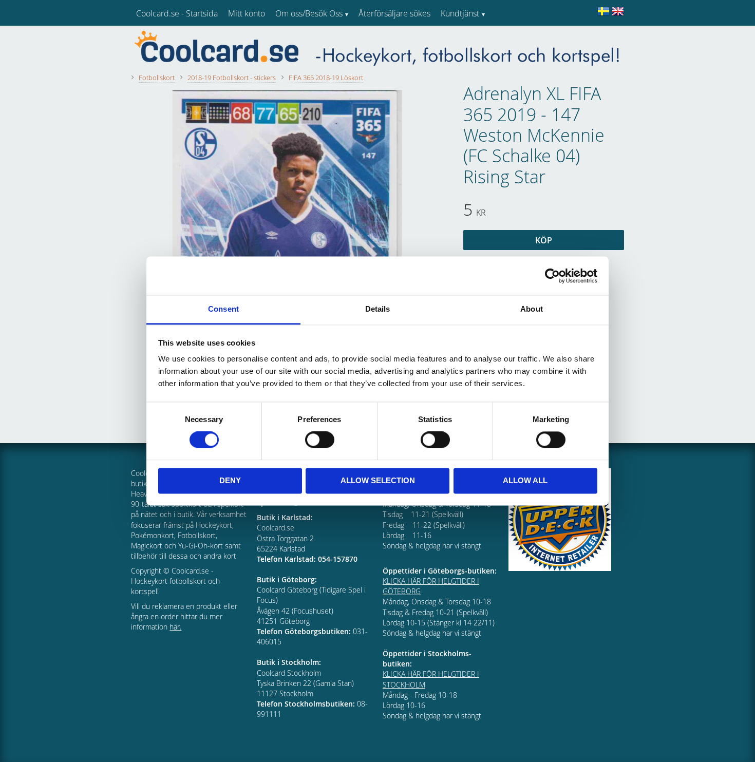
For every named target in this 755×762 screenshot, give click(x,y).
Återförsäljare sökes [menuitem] (394, 13)
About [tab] (531, 308)
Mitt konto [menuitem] (246, 13)
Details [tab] (377, 308)
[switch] (319, 440)
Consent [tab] (223, 308)
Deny (230, 480)
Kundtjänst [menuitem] (460, 13)
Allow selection (378, 480)
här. (175, 627)
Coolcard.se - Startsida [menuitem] (177, 13)
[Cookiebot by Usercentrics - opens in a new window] (552, 275)
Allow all (525, 480)
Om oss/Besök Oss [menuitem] (309, 13)
